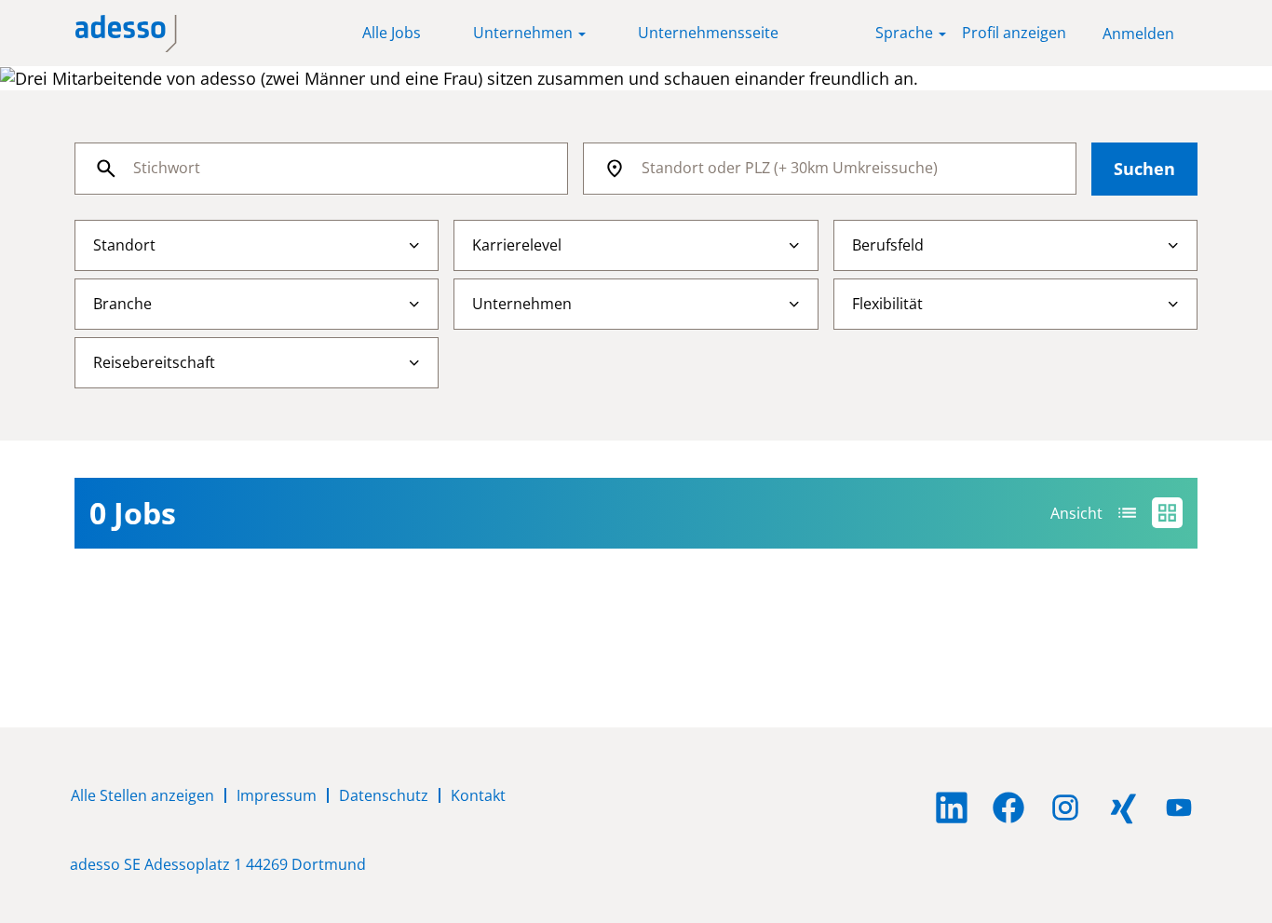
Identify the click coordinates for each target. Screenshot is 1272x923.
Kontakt (478, 795)
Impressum (277, 795)
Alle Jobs (391, 32)
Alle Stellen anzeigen (142, 795)
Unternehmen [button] (524, 32)
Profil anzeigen (1014, 32)
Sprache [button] (906, 32)
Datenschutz (383, 795)
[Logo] (126, 33)
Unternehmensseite (708, 32)
